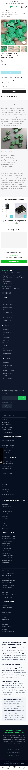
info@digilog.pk (7, 286)
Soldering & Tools (6, 320)
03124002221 (15, 1)
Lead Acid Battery (6, 592)
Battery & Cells (5, 570)
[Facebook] (3, 293)
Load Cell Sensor (6, 553)
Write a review (14, 261)
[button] (6, 68)
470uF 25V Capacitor (7, 220)
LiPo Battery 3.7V (6, 590)
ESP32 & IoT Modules (7, 304)
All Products (5, 362)
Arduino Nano (5, 525)
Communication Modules (8, 494)
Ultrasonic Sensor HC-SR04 (8, 536)
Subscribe (22, 398)
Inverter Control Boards (7, 443)
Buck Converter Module (7, 582)
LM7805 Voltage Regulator (8, 580)
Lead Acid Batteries (6, 468)
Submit (14, 91)
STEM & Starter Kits (7, 317)
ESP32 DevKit (5, 509)
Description (14, 104)
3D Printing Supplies (7, 315)
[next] (24, 32)
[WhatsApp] (10, 293)
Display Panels (5, 486)
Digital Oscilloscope (6, 612)
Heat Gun (4, 622)
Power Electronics (7, 373)
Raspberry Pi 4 (5, 513)
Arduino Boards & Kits (7, 302)
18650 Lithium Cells (6, 575)
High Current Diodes (7, 427)
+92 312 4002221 (7, 283)
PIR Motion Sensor (6, 548)
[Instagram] (6, 293)
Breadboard (4, 617)
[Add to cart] (11, 216)
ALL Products (9, 10)
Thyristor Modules (6, 429)
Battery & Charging (7, 378)
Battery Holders (5, 471)
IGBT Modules (5, 422)
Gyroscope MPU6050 (7, 557)
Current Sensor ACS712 (7, 555)
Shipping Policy (6, 337)
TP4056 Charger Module (8, 578)
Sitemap (4, 381)
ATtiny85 (4, 523)
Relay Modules (5, 489)
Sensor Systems (6, 491)
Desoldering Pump (6, 626)
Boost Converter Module (8, 585)
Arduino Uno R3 (5, 504)
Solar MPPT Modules (7, 452)
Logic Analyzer (5, 614)
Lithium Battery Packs (7, 461)
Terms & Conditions (7, 350)
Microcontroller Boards (7, 481)
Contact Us (5, 348)
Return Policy (5, 340)
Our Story (4, 367)
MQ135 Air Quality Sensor (8, 545)
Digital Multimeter (6, 605)
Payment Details (6, 353)
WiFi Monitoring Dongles (8, 445)
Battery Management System (9, 594)
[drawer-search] (22, 7)
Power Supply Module (7, 597)
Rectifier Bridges (6, 419)
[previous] (3, 32)
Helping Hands (5, 629)
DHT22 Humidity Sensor (8, 541)
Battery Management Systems (9, 447)
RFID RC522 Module (7, 562)
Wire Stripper (5, 624)
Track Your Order (6, 332)
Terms (22, 763)
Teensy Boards (5, 528)
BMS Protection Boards (7, 466)
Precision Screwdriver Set (8, 631)
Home (2, 10)
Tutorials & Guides (7, 365)
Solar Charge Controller (7, 587)
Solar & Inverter (6, 375)
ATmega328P (5, 518)
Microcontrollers (6, 309)
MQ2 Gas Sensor (6, 543)
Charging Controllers (7, 473)
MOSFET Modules (6, 424)
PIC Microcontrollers (7, 521)
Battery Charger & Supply (8, 573)
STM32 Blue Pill (5, 516)
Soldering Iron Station (7, 610)
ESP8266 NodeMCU (7, 511)
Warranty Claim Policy (8, 342)
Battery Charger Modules (8, 463)
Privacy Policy (16, 763)
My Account (5, 329)
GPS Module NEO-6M (7, 560)
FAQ (3, 335)
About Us (4, 345)
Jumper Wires (5, 619)
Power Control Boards (7, 432)
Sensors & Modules (7, 307)
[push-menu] (2, 7)
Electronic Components (8, 370)
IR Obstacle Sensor (6, 550)
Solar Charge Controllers (8, 440)
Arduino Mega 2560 (6, 506)
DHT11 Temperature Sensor (8, 538)
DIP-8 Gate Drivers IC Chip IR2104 (21, 221)
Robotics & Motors (7, 312)
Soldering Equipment (7, 607)
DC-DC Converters (6, 450)
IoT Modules (5, 484)
